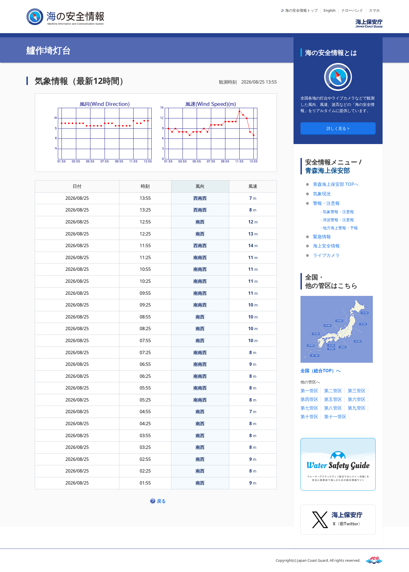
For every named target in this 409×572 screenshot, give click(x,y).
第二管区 (333, 391)
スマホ (374, 10)
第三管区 (357, 391)
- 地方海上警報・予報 (339, 227)
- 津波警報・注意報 (337, 219)
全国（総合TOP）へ (320, 370)
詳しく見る (337, 128)
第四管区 (309, 399)
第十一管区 (335, 416)
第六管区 (357, 399)
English (330, 10)
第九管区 (357, 408)
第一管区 (309, 391)
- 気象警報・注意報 (337, 211)
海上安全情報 (326, 246)
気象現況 (322, 194)
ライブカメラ (326, 255)
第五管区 (333, 399)
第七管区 (309, 408)
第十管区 (309, 416)
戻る (161, 501)
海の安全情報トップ (301, 10)
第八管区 (333, 408)
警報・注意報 (326, 203)
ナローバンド (352, 10)
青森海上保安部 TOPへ (336, 184)
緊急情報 (322, 236)
